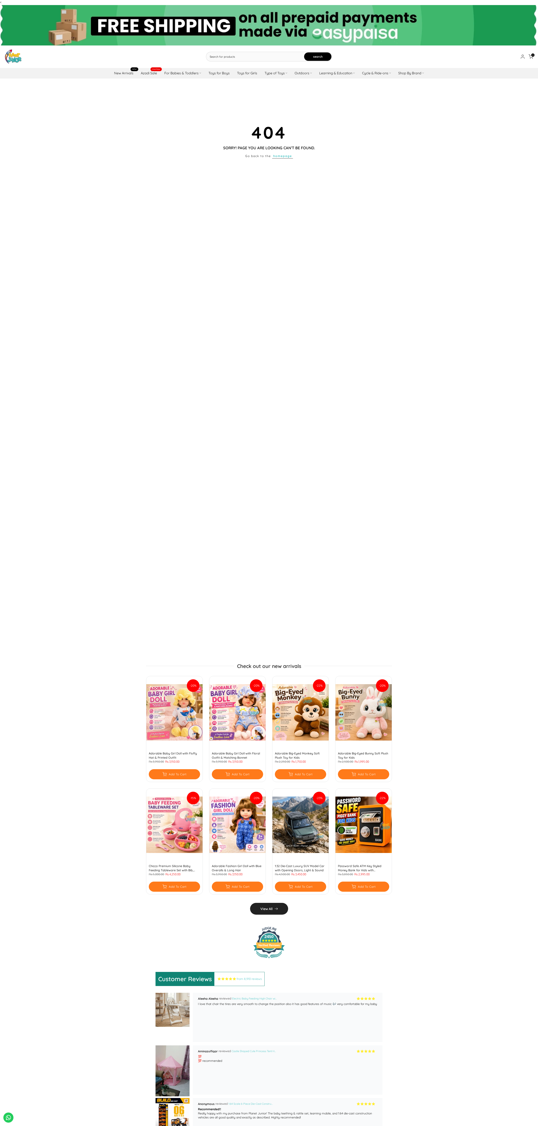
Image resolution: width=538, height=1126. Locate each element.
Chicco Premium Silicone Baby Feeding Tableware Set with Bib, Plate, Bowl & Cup (171, 868)
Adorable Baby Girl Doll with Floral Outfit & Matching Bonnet (236, 756)
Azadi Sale (150, 72)
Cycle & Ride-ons (375, 73)
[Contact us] (8, 1118)
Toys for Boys (219, 73)
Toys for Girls (247, 73)
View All (266, 909)
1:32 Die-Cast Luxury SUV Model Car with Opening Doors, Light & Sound (299, 868)
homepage (282, 156)
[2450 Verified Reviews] (269, 959)
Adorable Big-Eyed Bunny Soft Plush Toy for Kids (363, 756)
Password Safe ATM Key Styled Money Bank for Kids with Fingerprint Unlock (359, 868)
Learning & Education (335, 73)
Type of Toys (275, 73)
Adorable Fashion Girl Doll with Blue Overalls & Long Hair (236, 868)
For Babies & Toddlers (181, 73)
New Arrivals (125, 72)
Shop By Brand (409, 73)
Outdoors (302, 73)
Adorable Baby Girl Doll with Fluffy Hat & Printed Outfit (173, 756)
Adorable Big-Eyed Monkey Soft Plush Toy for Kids (297, 756)
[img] (227, 979)
